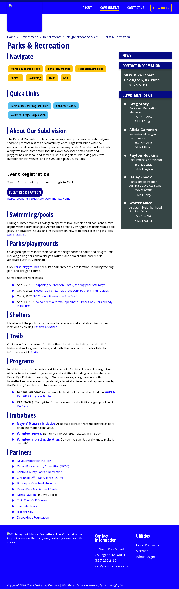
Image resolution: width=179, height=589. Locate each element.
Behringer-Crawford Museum (36, 483)
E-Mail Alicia (142, 147)
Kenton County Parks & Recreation (39, 472)
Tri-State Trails (27, 506)
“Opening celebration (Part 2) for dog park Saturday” (70, 285)
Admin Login (145, 556)
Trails (52, 78)
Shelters (16, 78)
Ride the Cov (25, 512)
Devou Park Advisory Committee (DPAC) (43, 466)
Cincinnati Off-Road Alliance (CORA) (40, 478)
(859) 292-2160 (105, 560)
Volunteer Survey (66, 106)
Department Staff (137, 95)
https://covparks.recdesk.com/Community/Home (38, 198)
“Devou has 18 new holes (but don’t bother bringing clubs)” (72, 290)
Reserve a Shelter (45, 327)
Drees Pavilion (26, 495)
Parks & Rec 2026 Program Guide (29, 106)
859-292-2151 (138, 85)
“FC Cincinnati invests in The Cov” (55, 296)
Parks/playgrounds (59, 69)
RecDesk (22, 406)
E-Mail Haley (143, 195)
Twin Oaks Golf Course (32, 500)
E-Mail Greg (142, 121)
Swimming (35, 78)
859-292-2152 (143, 117)
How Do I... (161, 8)
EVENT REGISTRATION (25, 192)
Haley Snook (140, 177)
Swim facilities (16, 235)
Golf (65, 78)
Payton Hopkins (143, 155)
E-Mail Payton (144, 169)
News (126, 55)
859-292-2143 (143, 216)
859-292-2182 (143, 190)
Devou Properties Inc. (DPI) (34, 461)
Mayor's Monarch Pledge (25, 69)
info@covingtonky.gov (111, 566)
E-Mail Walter (143, 221)
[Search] (70, 8)
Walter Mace (140, 203)
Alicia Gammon (143, 130)
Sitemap (142, 551)
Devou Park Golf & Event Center (38, 489)
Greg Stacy (139, 104)
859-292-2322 (143, 164)
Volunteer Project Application (28, 115)
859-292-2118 (143, 143)
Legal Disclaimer (148, 545)
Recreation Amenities (90, 69)
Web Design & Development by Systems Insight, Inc (92, 585)
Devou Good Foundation (33, 517)
